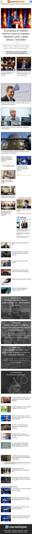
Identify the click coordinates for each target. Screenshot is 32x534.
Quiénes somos (7, 530)
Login (31, 2)
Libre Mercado (16, 1)
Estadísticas (8, 532)
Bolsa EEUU (17, 4)
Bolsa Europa (11, 4)
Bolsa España (4, 4)
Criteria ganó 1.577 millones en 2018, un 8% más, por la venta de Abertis (23, 233)
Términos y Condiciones (17, 530)
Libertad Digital (16, 527)
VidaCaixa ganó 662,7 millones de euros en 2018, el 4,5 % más (24, 237)
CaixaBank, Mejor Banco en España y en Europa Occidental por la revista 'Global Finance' (24, 230)
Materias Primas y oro (25, 4)
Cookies (26, 530)
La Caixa (24, 217)
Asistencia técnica (22, 532)
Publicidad (14, 532)
